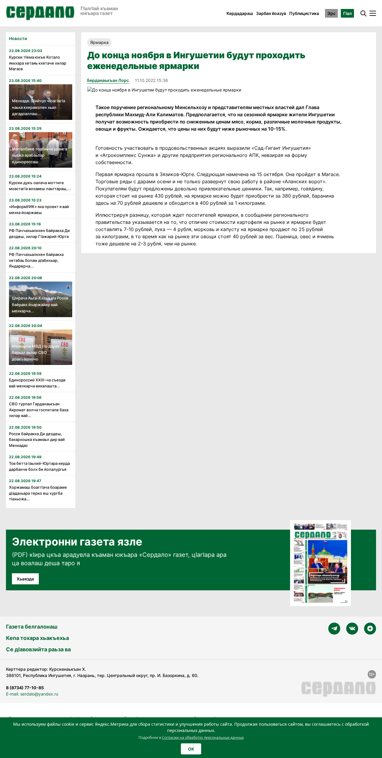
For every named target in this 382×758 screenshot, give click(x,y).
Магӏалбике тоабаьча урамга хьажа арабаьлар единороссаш (39, 155)
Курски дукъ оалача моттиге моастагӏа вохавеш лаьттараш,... (40, 185)
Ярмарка (99, 42)
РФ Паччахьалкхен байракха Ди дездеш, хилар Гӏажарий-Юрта (39, 233)
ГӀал (347, 13)
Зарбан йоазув (271, 13)
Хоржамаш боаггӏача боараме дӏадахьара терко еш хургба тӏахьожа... (38, 493)
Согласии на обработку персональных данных (203, 737)
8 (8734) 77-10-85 (25, 687)
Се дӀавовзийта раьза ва (38, 649)
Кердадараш (240, 13)
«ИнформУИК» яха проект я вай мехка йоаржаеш (39, 209)
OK (191, 749)
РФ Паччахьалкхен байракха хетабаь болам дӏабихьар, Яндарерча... (36, 260)
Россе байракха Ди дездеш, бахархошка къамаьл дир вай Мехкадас (37, 439)
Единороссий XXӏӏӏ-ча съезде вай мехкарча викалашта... (37, 383)
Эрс (331, 13)
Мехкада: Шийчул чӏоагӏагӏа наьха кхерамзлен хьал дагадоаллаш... (38, 107)
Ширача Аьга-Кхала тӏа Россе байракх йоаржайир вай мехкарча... (40, 304)
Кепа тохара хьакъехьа (37, 638)
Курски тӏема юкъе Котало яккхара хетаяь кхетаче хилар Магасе (37, 63)
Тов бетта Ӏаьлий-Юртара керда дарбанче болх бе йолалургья (39, 466)
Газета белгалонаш (31, 626)
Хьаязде (25, 578)
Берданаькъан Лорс (108, 80)
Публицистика (304, 13)
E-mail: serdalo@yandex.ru (32, 693)
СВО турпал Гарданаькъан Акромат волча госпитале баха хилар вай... (38, 409)
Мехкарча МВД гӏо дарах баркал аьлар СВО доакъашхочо (35, 352)
